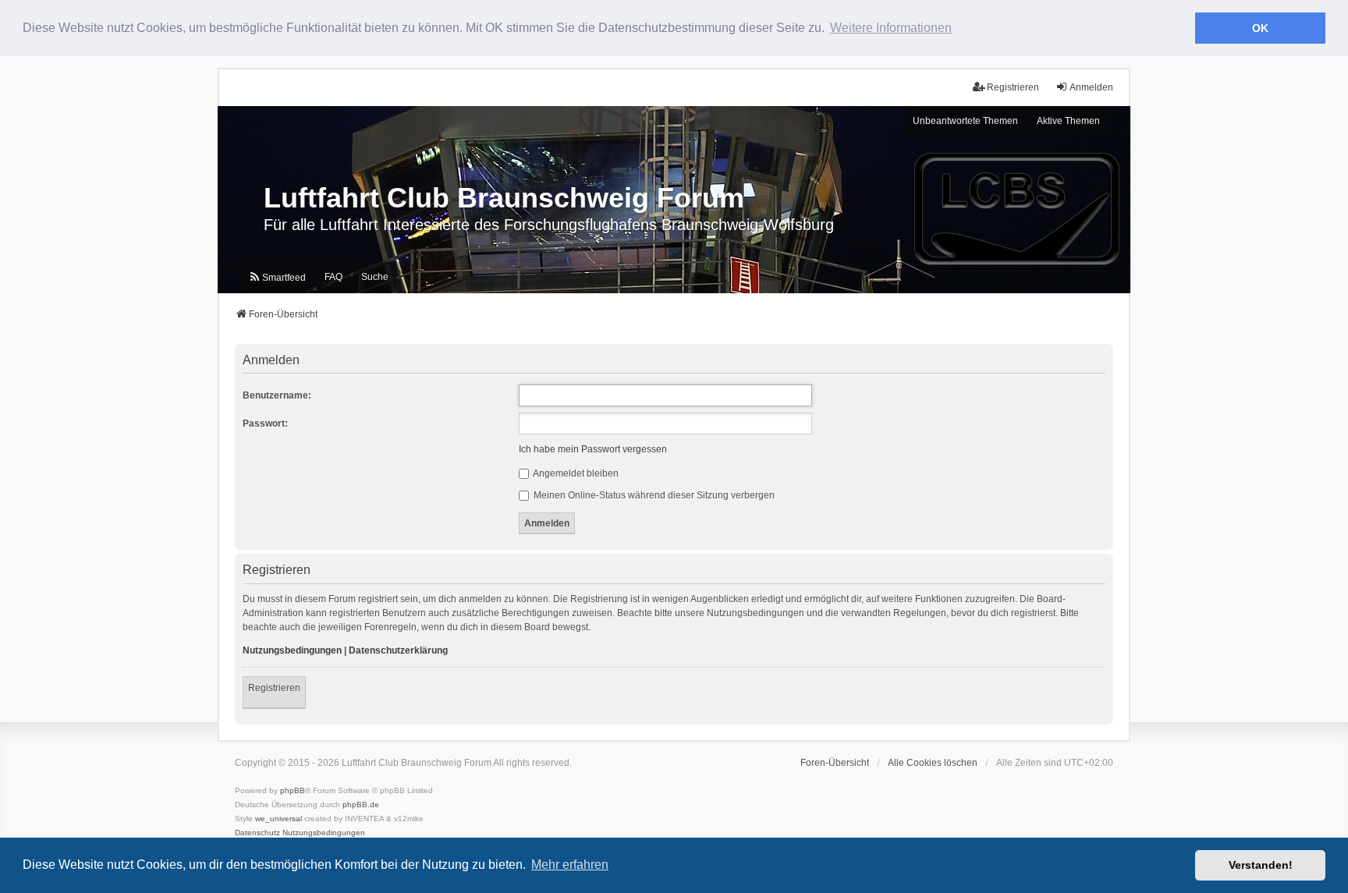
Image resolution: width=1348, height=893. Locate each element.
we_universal (278, 818)
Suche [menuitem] (374, 276)
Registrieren (274, 687)
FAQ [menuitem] (333, 276)
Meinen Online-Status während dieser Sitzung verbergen (653, 495)
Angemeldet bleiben (575, 473)
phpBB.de (360, 804)
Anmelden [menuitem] (1091, 87)
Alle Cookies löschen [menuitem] (932, 762)
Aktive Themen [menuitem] (1068, 120)
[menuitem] (277, 277)
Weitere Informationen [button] (891, 27)
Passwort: (265, 423)
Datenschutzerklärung (398, 650)
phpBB (292, 790)
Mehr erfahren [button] (569, 864)
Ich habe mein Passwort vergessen (593, 449)
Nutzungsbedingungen (292, 650)
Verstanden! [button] (1261, 865)
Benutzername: (277, 395)
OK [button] (1260, 28)
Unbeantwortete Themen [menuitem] (965, 120)
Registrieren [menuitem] (1013, 87)
